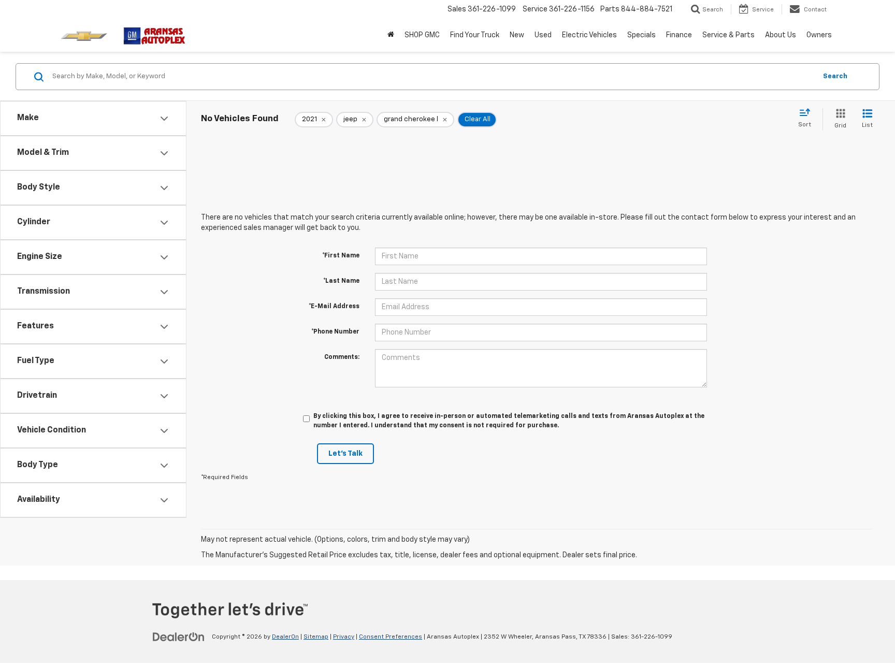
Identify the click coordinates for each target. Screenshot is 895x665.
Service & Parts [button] (728, 35)
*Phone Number (335, 332)
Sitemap (316, 637)
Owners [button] (819, 35)
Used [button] (543, 35)
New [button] (517, 35)
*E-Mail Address (334, 306)
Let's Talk (345, 453)
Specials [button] (641, 35)
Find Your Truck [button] (474, 35)
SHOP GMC (422, 35)
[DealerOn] (178, 636)
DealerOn (285, 637)
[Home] (390, 35)
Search (835, 76)
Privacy (343, 637)
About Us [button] (780, 35)
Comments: (341, 357)
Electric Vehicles (589, 35)
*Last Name (341, 281)
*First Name (340, 256)
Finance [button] (679, 35)
